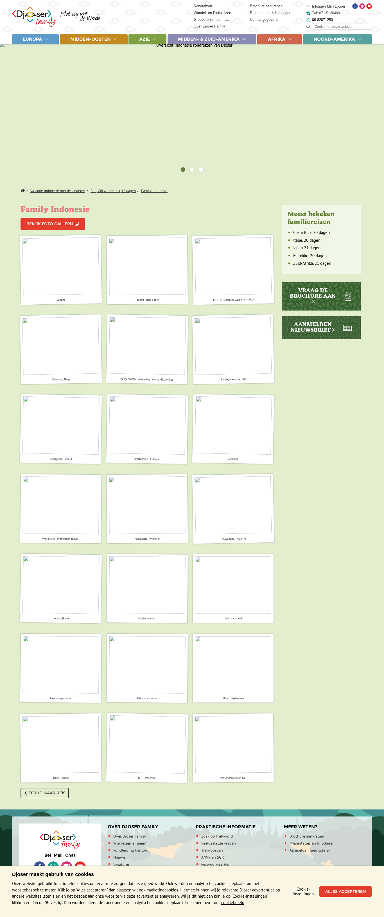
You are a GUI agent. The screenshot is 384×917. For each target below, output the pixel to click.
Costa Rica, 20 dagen (311, 232)
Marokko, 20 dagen (310, 255)
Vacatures (121, 864)
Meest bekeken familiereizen (311, 219)
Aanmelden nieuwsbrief (310, 850)
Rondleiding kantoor (131, 850)
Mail (58, 855)
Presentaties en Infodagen (312, 843)
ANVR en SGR (212, 857)
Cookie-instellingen (303, 891)
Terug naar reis (47, 792)
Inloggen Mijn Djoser (328, 6)
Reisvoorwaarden (216, 864)
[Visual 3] (200, 169)
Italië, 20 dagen (306, 240)
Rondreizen (203, 6)
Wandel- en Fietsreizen (212, 13)
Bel (47, 855)
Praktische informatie (226, 826)
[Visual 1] (183, 169)
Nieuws (119, 857)
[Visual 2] (192, 169)
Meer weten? (300, 826)
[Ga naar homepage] (56, 16)
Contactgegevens (264, 19)
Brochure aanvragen (266, 6)
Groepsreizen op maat (212, 19)
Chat (70, 855)
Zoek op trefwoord (217, 836)
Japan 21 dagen (306, 247)
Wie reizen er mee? (129, 843)
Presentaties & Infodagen (270, 13)
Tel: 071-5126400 (326, 13)
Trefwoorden (212, 850)
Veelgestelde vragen (218, 843)
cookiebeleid (232, 902)
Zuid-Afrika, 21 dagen (312, 263)
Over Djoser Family (209, 26)
